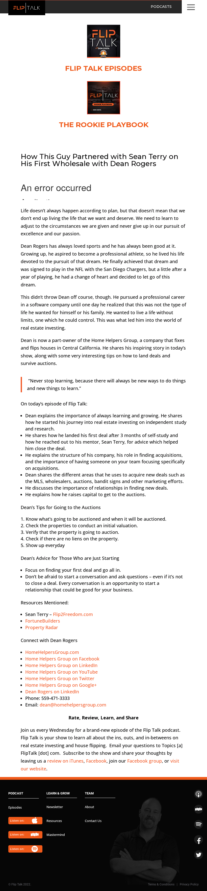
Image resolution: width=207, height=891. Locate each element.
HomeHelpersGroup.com (52, 652)
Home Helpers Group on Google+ (61, 685)
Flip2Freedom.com (73, 614)
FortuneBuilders (42, 621)
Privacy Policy (189, 884)
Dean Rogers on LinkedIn (52, 692)
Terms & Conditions (161, 884)
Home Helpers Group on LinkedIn (61, 665)
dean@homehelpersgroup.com (73, 705)
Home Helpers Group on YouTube (61, 672)
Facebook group (144, 761)
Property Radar (41, 627)
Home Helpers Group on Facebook (62, 659)
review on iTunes (65, 761)
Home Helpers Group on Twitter (59, 678)
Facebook (96, 761)
